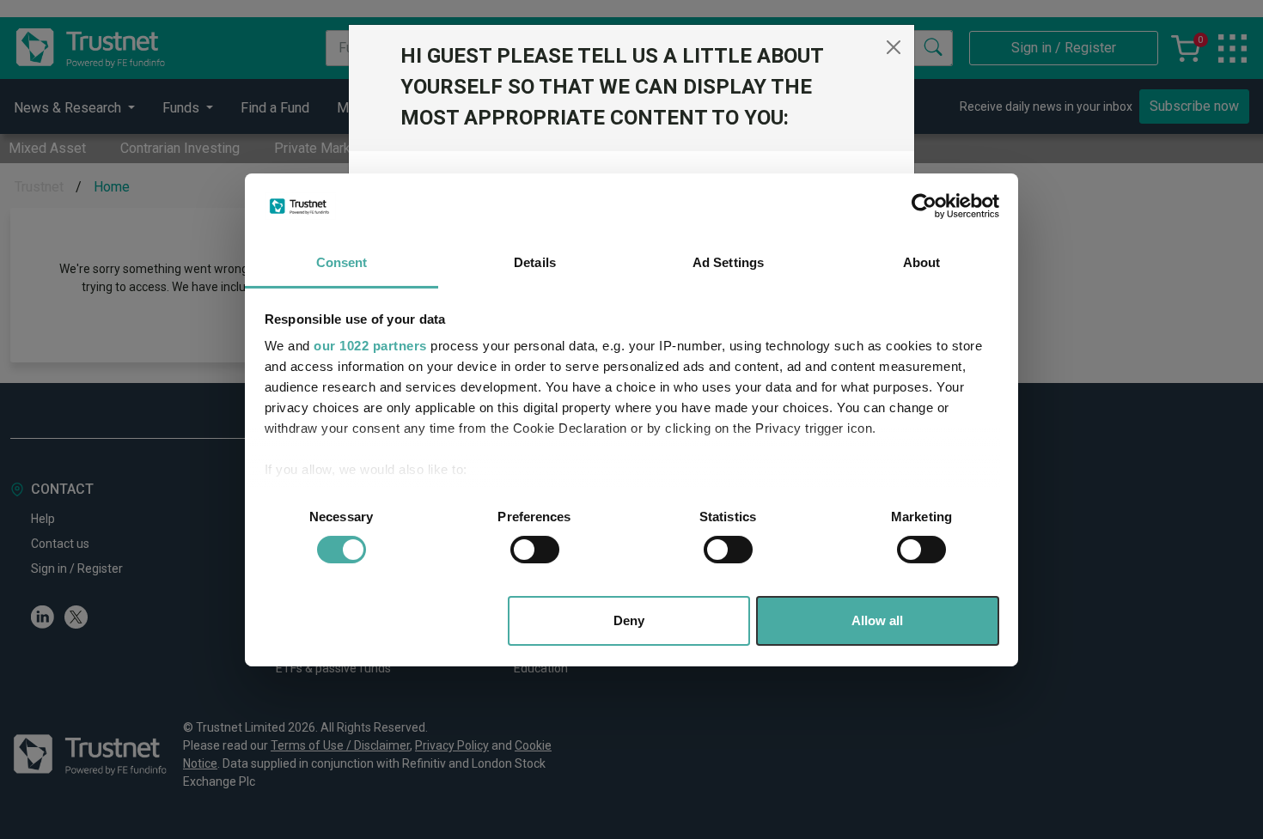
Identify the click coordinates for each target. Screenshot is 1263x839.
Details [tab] (535, 262)
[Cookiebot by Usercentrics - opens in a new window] (924, 206)
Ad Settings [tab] (728, 262)
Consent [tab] (342, 262)
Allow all (877, 620)
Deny (628, 620)
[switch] (534, 549)
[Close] (893, 47)
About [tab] (922, 262)
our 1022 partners (370, 345)
